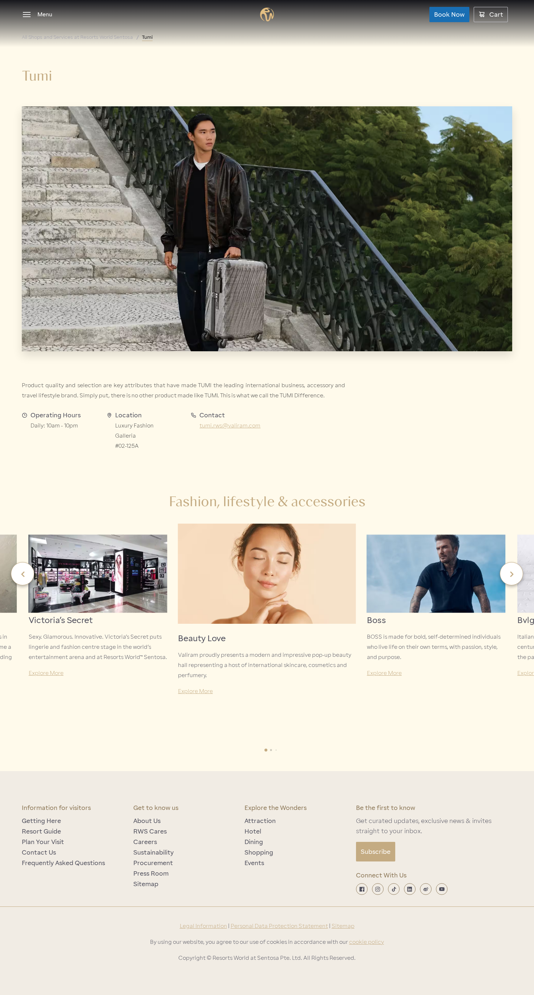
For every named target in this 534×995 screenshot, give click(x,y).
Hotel (252, 831)
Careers (145, 841)
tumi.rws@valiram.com (229, 425)
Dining (253, 841)
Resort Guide (41, 831)
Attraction (260, 820)
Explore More (46, 673)
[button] (22, 573)
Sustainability (153, 852)
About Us (147, 820)
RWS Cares (150, 831)
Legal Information (203, 926)
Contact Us (39, 852)
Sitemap (145, 884)
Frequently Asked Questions (63, 863)
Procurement (153, 863)
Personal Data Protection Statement (279, 926)
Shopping (258, 852)
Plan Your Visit (43, 841)
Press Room (151, 873)
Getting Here (41, 820)
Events (254, 863)
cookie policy (366, 942)
